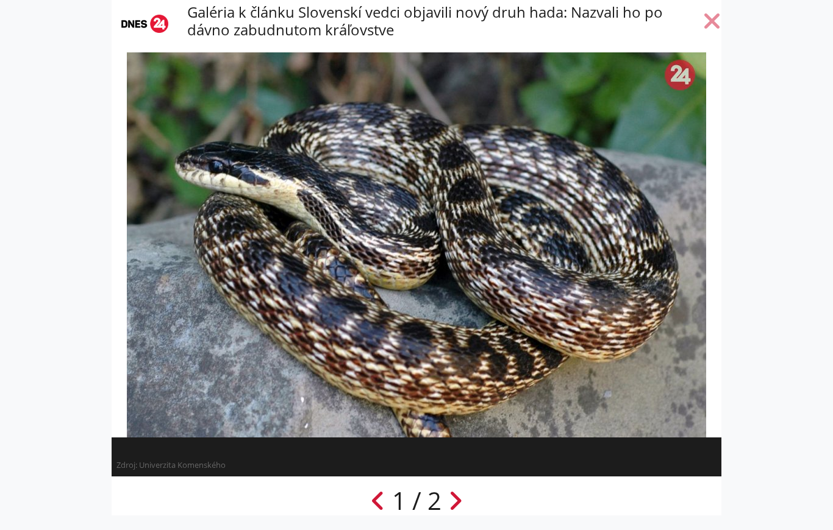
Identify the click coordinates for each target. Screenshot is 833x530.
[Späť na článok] (712, 23)
